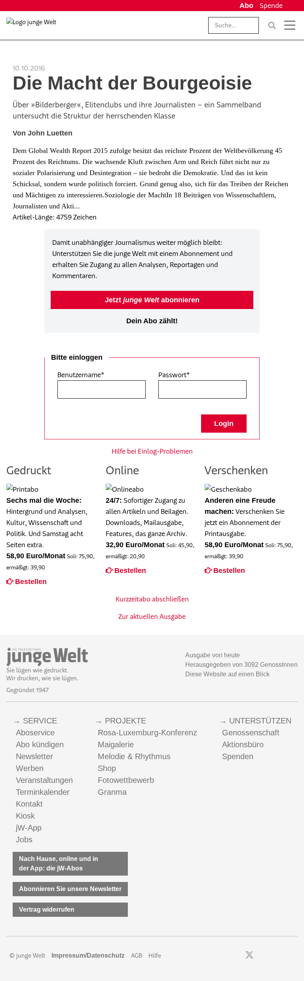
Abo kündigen (40, 744)
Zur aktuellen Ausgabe (152, 616)
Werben (30, 768)
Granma (112, 792)
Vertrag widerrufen (46, 909)
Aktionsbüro (243, 744)
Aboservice (35, 732)
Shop (107, 768)
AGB (136, 955)
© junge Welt (27, 955)
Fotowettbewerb (126, 780)
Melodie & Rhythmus (134, 756)
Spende (271, 5)
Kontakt (29, 804)
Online (122, 470)
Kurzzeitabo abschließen (152, 599)
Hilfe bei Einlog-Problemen (152, 451)
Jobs (24, 839)
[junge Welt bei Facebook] (237, 955)
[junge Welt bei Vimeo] (283, 955)
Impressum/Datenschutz (88, 955)
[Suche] (272, 25)
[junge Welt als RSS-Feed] (294, 955)
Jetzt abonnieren (152, 300)
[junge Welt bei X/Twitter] (249, 955)
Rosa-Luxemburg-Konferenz (147, 732)
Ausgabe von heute (212, 655)
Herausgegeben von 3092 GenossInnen (241, 664)
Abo (246, 6)
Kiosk (25, 815)
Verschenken (236, 470)
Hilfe (154, 955)
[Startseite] (31, 26)
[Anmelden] (291, 5)
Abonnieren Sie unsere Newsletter (70, 889)
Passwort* (174, 374)
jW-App (29, 827)
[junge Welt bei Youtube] (272, 955)
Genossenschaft (250, 732)
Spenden (237, 756)
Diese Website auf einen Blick (227, 674)
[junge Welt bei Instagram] (262, 955)
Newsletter (34, 756)
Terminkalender (43, 792)
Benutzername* (80, 374)
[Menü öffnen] (290, 25)
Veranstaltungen (44, 780)
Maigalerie (116, 744)
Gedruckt (28, 470)
